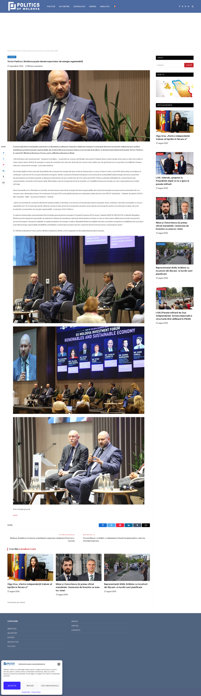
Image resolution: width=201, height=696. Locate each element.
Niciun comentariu (35, 66)
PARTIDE (75, 626)
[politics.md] (24, 6)
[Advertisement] (100, 31)
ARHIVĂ (74, 621)
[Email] (3, 182)
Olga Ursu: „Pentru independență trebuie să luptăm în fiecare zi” (29, 586)
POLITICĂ (51, 6)
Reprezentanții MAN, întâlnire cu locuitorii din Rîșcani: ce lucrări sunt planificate (125, 586)
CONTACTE (75, 630)
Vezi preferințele (50, 686)
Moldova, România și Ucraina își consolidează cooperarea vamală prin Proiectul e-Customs (42, 539)
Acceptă (12, 686)
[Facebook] (3, 153)
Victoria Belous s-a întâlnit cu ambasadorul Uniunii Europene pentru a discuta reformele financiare (114, 539)
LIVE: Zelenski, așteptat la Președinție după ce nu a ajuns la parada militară (172, 181)
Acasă (9, 51)
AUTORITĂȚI (64, 6)
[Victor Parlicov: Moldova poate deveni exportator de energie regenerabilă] (78, 105)
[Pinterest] (3, 164)
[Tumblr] (3, 176)
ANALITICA (104, 6)
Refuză (30, 686)
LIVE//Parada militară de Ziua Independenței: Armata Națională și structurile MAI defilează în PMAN (174, 316)
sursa (15, 515)
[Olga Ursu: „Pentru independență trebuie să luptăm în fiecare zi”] (30, 567)
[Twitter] (3, 158)
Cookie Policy (26, 692)
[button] (59, 664)
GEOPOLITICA (79, 6)
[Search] (192, 6)
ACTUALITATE (161, 112)
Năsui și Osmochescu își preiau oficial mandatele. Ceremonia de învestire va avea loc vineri (77, 587)
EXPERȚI (92, 6)
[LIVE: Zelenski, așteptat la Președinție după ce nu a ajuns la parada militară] (175, 163)
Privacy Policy (36, 692)
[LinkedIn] (3, 170)
